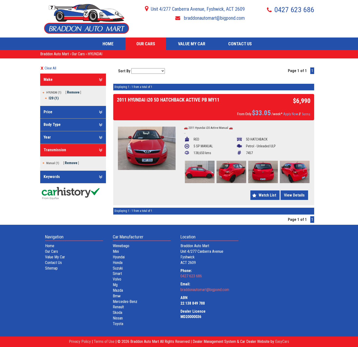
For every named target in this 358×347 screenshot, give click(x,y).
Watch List (267, 195)
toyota (118, 323)
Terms (306, 114)
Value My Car (191, 43)
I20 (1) (54, 98)
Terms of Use (104, 341)
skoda (117, 312)
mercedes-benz (125, 301)
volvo (117, 279)
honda (117, 262)
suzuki (118, 268)
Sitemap (51, 268)
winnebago (121, 246)
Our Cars (145, 43)
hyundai (119, 257)
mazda (118, 290)
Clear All (50, 68)
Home (108, 43)
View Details (294, 195)
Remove (73, 92)
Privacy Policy (80, 341)
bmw (117, 296)
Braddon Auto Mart (54, 54)
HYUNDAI (95, 54)
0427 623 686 (294, 9)
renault (118, 307)
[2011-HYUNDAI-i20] (147, 148)
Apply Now (290, 114)
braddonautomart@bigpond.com (214, 18)
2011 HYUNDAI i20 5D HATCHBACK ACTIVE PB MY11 (168, 100)
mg (115, 284)
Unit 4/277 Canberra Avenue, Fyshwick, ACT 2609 (198, 9)
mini (116, 251)
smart (117, 273)
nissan (118, 318)
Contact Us (240, 43)
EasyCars (282, 341)
